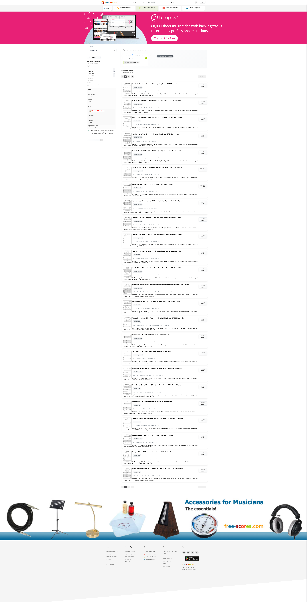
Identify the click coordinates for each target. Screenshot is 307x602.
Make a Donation (129, 561)
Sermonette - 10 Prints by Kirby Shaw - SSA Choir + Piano (151, 335)
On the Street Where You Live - (143, 275)
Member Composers (130, 551)
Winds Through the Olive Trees (155, 325)
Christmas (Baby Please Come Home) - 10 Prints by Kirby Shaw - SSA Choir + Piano (160, 284)
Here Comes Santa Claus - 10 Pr (147, 375)
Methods (90, 96)
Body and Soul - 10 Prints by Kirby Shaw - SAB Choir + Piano (152, 435)
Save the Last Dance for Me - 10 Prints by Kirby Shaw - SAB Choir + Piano (157, 201)
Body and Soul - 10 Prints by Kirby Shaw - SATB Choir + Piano (153, 452)
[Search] (146, 58)
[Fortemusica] (183, 568)
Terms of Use (109, 559)
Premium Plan (128, 559)
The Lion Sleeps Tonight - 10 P (143, 425)
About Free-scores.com (112, 551)
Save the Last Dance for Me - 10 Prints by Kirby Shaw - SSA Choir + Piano (157, 167)
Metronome (166, 556)
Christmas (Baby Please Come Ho (154, 291)
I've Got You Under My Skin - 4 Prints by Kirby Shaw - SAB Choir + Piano (156, 151)
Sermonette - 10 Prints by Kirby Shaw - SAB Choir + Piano (151, 351)
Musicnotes (153, 91)
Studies (90, 99)
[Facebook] (184, 552)
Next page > (202, 76)
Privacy (107, 561)
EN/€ (202, 2)
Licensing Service (129, 556)
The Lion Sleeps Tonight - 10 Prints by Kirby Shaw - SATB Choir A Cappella (157, 418)
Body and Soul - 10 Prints (141, 191)
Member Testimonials (111, 556)
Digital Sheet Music (151, 556)
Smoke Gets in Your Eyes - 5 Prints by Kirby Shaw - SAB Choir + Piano (155, 134)
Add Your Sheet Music (130, 554)
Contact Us (108, 554)
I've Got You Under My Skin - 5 (143, 124)
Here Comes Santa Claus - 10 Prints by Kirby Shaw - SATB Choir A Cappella (157, 468)
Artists (90, 106)
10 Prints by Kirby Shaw (166, 56)
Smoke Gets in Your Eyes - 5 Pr (143, 91)
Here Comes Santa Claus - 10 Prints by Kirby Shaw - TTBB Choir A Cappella (157, 385)
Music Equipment (150, 559)
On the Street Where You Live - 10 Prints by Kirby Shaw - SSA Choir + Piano (157, 268)
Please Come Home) (141, 291)
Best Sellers (91, 92)
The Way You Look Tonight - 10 (143, 224)
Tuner (164, 563)
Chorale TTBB (137, 388)
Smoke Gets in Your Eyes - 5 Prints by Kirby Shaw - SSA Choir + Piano (155, 84)
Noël (134, 291)
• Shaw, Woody (92, 127)
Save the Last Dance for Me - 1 (143, 174)
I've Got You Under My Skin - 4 (143, 107)
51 (132, 76)
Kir (133, 91)
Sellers (90, 101)
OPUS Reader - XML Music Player (170, 552)
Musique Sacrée (140, 325)
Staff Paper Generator (169, 561)
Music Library (93, 50)
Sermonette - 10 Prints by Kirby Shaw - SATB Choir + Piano (152, 401)
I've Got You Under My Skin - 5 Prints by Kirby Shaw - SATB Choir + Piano (157, 117)
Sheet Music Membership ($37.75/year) (101, 133)
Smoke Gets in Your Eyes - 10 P (143, 308)
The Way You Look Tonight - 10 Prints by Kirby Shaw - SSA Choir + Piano (157, 217)
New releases (91, 94)
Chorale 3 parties (138, 87)
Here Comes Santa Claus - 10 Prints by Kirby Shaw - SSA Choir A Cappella (157, 368)
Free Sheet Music (150, 551)
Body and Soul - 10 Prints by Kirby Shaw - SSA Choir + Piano (152, 184)
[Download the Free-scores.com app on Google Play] (192, 558)
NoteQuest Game (167, 558)
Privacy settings (110, 564)
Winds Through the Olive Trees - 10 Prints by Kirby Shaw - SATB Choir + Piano (158, 318)
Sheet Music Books (151, 554)
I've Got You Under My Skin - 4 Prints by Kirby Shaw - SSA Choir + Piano (156, 100)
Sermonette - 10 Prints (141, 342)
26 (128, 76)
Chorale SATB (137, 120)
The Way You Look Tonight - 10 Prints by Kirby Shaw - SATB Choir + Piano (157, 251)
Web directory (166, 566)
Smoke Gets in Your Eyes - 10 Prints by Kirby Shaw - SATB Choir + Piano (156, 301)
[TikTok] (197, 552)
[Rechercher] (171, 2)
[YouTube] (188, 552)
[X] (192, 552)
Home (89, 89)
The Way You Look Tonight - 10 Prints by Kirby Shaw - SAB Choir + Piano (157, 234)
